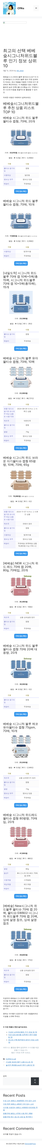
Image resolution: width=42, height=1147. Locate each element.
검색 (5, 1076)
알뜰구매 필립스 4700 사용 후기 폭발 (18, 1113)
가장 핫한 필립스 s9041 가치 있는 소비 (18, 1104)
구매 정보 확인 (21, 191)
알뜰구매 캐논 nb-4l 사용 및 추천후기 (18, 1117)
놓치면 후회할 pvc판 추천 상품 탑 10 (20, 1065)
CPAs (20, 8)
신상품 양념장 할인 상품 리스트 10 (19, 1062)
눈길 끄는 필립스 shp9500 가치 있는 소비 (19, 1101)
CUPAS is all (11, 1059)
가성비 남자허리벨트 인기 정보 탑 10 (22, 1032)
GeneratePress (30, 1144)
